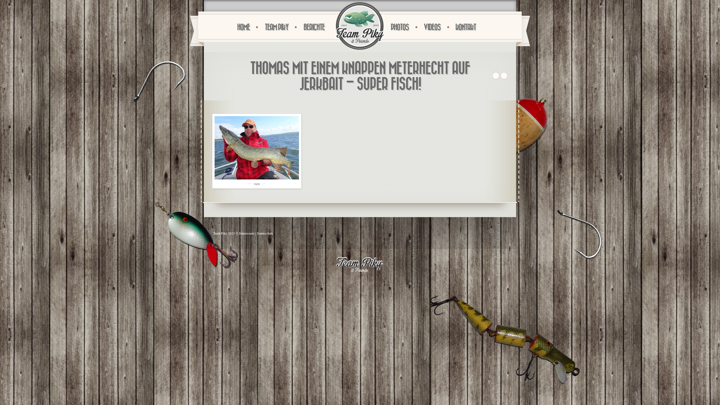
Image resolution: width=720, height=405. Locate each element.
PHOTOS (400, 27)
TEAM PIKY (277, 27)
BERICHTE (314, 27)
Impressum (246, 233)
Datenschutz (265, 233)
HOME (243, 27)
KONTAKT (465, 27)
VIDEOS (432, 27)
